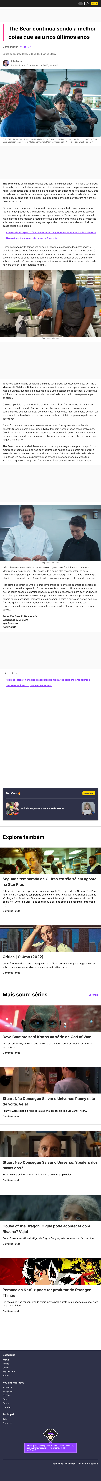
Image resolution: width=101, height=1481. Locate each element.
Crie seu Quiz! (88, 817)
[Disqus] (50, 757)
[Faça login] (86, 3)
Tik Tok (6, 1392)
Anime (6, 1356)
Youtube (7, 1404)
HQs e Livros (9, 1368)
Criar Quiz (94, 3)
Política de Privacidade (63, 1463)
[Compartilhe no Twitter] (27, 55)
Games (6, 1364)
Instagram (8, 1388)
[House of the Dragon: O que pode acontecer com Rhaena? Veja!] (50, 1233)
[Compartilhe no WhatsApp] (31, 55)
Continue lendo (12, 935)
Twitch (6, 1396)
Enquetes (7, 1421)
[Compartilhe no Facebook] (23, 55)
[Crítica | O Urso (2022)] (50, 962)
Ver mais (92, 1019)
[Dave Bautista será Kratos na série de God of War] (50, 1043)
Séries (6, 1372)
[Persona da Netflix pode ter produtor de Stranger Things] (50, 1301)
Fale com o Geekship (87, 1463)
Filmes (6, 1360)
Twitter (6, 1400)
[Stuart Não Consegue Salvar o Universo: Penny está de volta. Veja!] (50, 1105)
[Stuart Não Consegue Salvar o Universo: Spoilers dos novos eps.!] (50, 1169)
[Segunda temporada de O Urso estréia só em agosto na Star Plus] (50, 884)
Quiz (5, 1417)
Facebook (8, 1384)
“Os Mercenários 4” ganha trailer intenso (31, 709)
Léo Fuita (16, 70)
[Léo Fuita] (6, 72)
